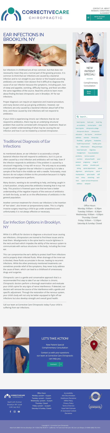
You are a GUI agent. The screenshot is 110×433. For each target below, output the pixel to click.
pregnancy (86, 162)
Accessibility (68, 393)
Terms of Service (68, 406)
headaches (97, 141)
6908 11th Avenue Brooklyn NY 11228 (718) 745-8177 (14, 404)
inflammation (85, 147)
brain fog (99, 122)
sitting (79, 168)
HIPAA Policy (68, 401)
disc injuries (88, 134)
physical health (90, 159)
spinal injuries (89, 171)
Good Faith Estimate (68, 408)
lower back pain (82, 150)
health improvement (83, 144)
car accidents (81, 125)
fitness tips (94, 138)
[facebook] (10, 411)
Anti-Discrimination (68, 396)
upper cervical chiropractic (89, 181)
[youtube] (18, 411)
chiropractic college (92, 128)
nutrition (79, 159)
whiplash (87, 184)
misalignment (81, 153)
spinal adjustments (89, 168)
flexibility (80, 141)
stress (83, 177)
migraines (92, 150)
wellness (79, 184)
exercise (86, 138)
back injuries (81, 122)
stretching (91, 177)
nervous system (89, 156)
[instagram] (14, 411)
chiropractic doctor (83, 131)
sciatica (85, 165)
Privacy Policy (68, 403)
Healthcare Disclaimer (68, 398)
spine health (91, 174)
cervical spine (92, 125)
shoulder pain (94, 165)
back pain (90, 122)
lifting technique (97, 147)
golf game (88, 141)
